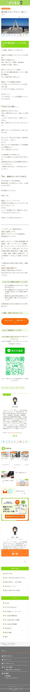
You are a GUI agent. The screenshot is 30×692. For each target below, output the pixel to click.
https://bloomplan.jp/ (15, 432)
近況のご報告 (8, 573)
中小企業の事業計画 (11, 616)
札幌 (23, 387)
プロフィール (7, 659)
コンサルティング (9, 663)
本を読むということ (10, 586)
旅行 (18, 387)
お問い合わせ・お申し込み (13, 669)
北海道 (13, 387)
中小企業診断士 (6, 387)
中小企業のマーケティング (13, 611)
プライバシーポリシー (12, 678)
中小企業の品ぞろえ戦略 (12, 620)
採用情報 (8, 676)
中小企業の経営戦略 (11, 624)
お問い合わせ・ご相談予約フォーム (15, 321)
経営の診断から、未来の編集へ (13, 582)
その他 (7, 603)
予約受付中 (8, 628)
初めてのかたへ (8, 656)
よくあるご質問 (8, 667)
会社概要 (6, 673)
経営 (6, 637)
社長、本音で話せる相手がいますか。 (15, 578)
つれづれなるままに (6, 8)
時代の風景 (8, 632)
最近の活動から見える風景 (12, 590)
